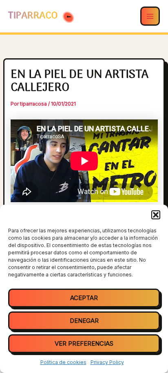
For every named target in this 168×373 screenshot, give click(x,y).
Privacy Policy (107, 362)
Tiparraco (34, 16)
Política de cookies (63, 362)
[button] (156, 215)
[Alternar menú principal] (150, 16)
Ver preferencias (84, 343)
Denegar (84, 320)
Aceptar (84, 298)
